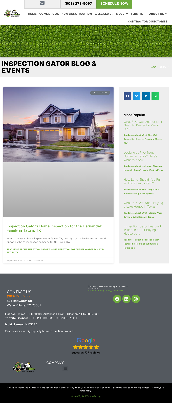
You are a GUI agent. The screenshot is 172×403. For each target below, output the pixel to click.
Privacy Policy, (104, 290)
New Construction (76, 13)
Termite (137, 13)
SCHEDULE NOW (114, 4)
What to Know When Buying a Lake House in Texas (143, 204)
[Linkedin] (126, 299)
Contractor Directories (147, 21)
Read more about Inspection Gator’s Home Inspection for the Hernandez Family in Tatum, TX (55, 251)
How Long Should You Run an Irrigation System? (143, 181)
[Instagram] (136, 299)
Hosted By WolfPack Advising (85, 396)
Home (32, 13)
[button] (127, 96)
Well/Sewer (104, 13)
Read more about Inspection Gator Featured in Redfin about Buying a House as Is (141, 243)
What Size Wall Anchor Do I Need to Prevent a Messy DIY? (143, 125)
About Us (156, 13)
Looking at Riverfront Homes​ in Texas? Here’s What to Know (140, 156)
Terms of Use (118, 290)
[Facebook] (117, 299)
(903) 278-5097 (78, 4)
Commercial (49, 13)
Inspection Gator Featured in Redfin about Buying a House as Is (142, 230)
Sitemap (92, 290)
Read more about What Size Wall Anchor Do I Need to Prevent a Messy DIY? (143, 139)
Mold (120, 13)
